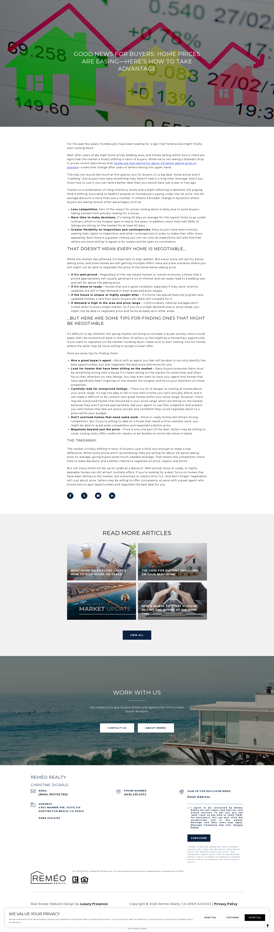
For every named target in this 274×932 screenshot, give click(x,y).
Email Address (198, 796)
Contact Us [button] (117, 728)
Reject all (210, 917)
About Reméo (155, 728)
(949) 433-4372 (135, 794)
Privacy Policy (226, 904)
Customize (232, 917)
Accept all (255, 917)
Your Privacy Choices (137, 928)
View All (137, 635)
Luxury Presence (94, 904)
